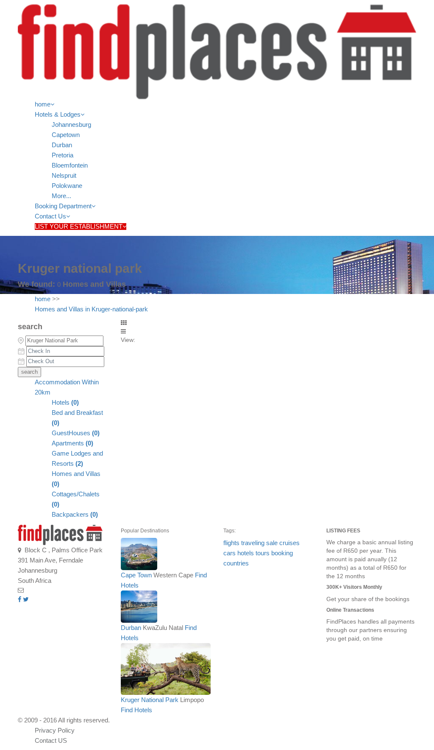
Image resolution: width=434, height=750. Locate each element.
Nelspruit (64, 175)
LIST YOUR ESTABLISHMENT (78, 226)
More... (61, 196)
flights (231, 543)
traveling (252, 543)
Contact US (51, 740)
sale (272, 543)
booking (282, 553)
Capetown (66, 135)
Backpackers (75, 514)
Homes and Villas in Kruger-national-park (91, 309)
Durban (62, 145)
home (42, 104)
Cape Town (136, 575)
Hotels (65, 402)
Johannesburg (71, 124)
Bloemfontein (70, 165)
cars (229, 553)
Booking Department (63, 206)
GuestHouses (76, 433)
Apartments (72, 443)
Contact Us (50, 216)
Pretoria (62, 155)
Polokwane (67, 185)
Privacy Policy (55, 730)
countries (236, 563)
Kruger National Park (149, 700)
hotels (245, 553)
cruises (289, 543)
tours (263, 553)
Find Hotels (136, 710)
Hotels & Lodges (58, 114)
